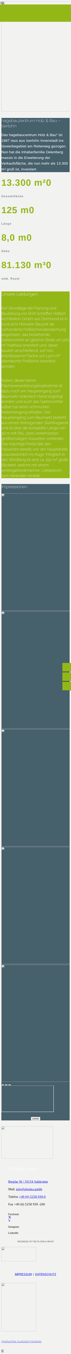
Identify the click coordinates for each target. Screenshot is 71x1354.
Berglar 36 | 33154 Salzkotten (28, 1181)
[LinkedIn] (9, 1229)
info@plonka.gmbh (29, 1189)
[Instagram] (9, 1223)
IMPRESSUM (23, 1274)
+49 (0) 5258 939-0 (32, 1197)
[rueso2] (18, 1259)
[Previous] (6, 1084)
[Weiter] (9, 1084)
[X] (9, 1217)
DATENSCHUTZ (45, 1274)
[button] (2, 1351)
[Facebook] (9, 1211)
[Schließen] (2, 1084)
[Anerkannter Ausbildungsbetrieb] (35, 1308)
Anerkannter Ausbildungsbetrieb (21, 1341)
